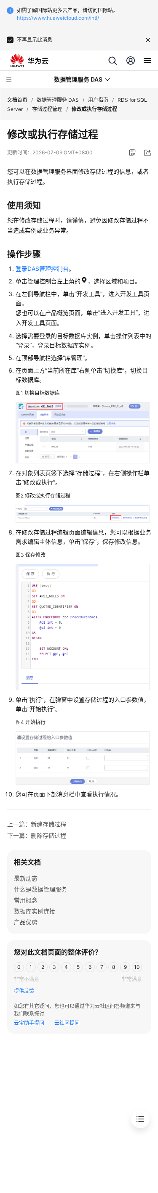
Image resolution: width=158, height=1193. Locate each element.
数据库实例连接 (34, 911)
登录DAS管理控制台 (42, 268)
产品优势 (25, 922)
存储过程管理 (47, 109)
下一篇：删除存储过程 (36, 835)
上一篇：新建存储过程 (36, 824)
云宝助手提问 (29, 1023)
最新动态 (25, 878)
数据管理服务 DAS (58, 100)
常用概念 (25, 900)
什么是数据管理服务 (40, 889)
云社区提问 (67, 1023)
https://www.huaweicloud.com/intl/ (58, 18)
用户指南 (98, 100)
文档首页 (17, 100)
